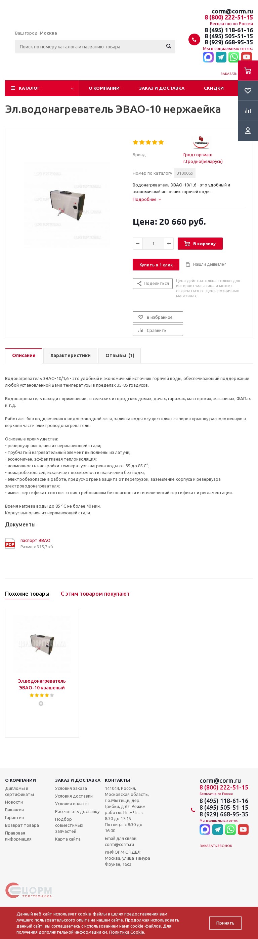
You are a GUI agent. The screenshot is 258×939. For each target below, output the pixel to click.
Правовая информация (18, 835)
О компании (104, 88)
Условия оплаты (72, 803)
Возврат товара (22, 825)
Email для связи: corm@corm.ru (121, 841)
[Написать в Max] (208, 57)
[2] (142, 142)
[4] (155, 142)
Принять (225, 923)
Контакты (117, 780)
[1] (136, 142)
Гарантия (14, 817)
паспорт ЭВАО (35, 540)
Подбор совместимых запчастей (69, 825)
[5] (161, 142)
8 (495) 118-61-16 (229, 30)
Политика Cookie (126, 932)
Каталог (29, 88)
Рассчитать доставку (77, 811)
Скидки (214, 88)
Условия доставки (74, 796)
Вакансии (14, 809)
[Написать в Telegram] (221, 57)
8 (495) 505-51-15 (229, 36)
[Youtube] (246, 57)
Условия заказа (71, 788)
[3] (148, 142)
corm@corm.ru (232, 11)
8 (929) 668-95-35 (229, 42)
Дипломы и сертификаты (19, 791)
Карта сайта (68, 839)
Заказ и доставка (161, 88)
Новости (14, 802)
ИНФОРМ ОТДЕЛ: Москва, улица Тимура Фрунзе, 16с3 (127, 858)
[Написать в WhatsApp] (233, 57)
